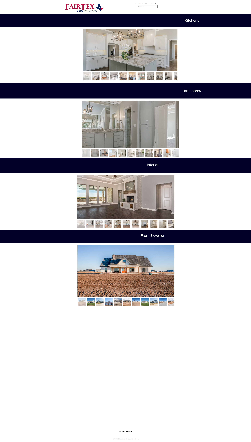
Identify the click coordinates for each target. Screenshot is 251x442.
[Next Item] (175, 50)
